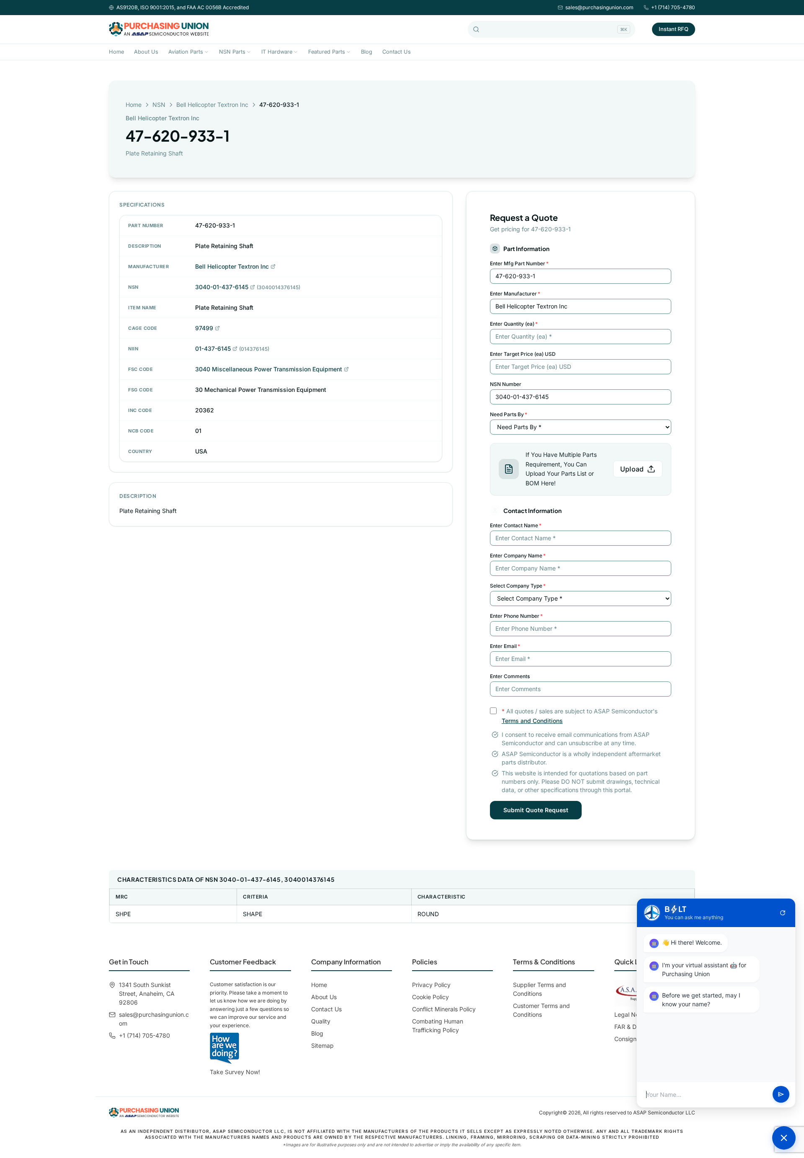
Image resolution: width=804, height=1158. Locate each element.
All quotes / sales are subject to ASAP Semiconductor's (579, 715)
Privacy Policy (431, 984)
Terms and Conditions (532, 720)
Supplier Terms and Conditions (539, 989)
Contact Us (396, 52)
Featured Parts (326, 52)
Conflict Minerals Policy (444, 1009)
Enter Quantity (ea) (514, 324)
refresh (782, 913)
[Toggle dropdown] (206, 51)
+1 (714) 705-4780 (673, 7)
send (781, 1094)
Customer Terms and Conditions (541, 1010)
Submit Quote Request (535, 809)
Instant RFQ (673, 29)
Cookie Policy (430, 996)
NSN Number (505, 384)
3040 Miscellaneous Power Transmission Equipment (268, 369)
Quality (320, 1021)
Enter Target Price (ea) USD (523, 354)
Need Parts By (508, 414)
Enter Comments (510, 676)
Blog (366, 52)
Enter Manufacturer (515, 293)
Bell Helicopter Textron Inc (212, 104)
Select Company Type (518, 586)
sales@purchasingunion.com (599, 7)
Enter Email (505, 646)
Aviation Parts (185, 52)
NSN (158, 104)
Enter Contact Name (515, 525)
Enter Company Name (518, 555)
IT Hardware (276, 52)
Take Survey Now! (235, 1071)
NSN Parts (232, 52)
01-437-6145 (213, 348)
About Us (146, 52)
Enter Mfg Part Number (519, 263)
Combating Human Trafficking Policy (437, 1026)
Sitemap (322, 1045)
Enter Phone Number (516, 616)
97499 (204, 328)
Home (116, 52)
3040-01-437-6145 (221, 286)
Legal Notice (631, 1014)
